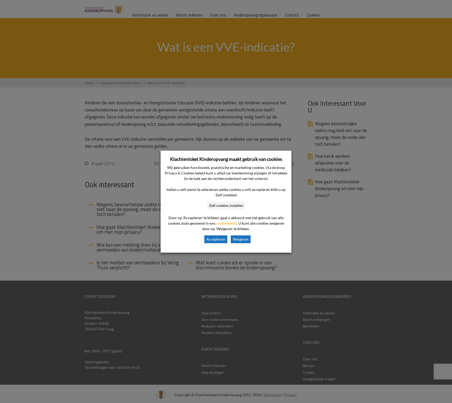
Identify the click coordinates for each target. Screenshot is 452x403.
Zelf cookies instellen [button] (226, 205)
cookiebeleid (226, 223)
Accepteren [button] (215, 239)
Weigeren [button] (240, 239)
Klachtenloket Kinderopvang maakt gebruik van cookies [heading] (226, 159)
